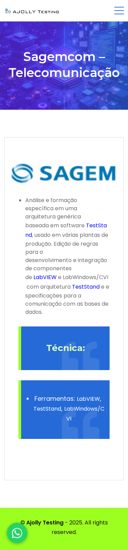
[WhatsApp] (17, 533)
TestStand (86, 287)
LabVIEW (45, 277)
